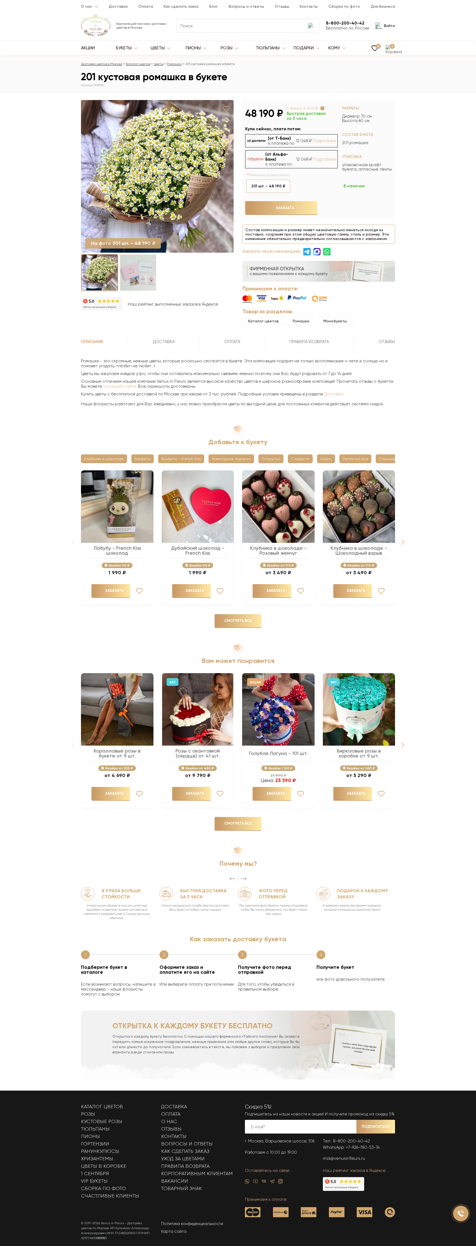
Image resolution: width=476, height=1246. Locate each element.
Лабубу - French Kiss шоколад (117, 550)
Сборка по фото (344, 6)
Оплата (145, 6)
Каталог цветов (138, 64)
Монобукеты (335, 321)
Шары (326, 459)
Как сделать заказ (181, 6)
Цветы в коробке (103, 1166)
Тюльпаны (268, 47)
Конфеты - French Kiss (181, 459)
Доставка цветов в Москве (101, 64)
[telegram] (272, 1182)
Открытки (271, 459)
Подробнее (324, 140)
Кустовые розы (101, 1121)
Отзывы (282, 6)
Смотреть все (238, 621)
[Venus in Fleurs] (95, 34)
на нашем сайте (119, 386)
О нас (86, 6)
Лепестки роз (355, 459)
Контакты (309, 6)
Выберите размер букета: (270, 175)
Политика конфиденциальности (192, 1223)
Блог (213, 6)
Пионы (194, 47)
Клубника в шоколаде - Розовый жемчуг (278, 550)
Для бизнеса (383, 6)
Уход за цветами (183, 1158)
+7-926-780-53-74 (363, 1147)
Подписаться (376, 1126)
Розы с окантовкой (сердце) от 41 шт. (197, 753)
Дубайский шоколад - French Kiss (197, 550)
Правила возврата (185, 1166)
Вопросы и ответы (246, 6)
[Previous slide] (232, 878)
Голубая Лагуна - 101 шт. (278, 753)
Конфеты (142, 459)
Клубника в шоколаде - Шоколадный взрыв (359, 550)
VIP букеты (94, 1181)
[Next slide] (403, 542)
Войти (389, 26)
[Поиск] (311, 26)
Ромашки (174, 64)
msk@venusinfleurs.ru (344, 1158)
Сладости (300, 459)
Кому (334, 47)
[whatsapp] (247, 1182)
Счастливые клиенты (110, 1196)
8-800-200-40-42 (351, 1141)
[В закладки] (226, 109)
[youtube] (255, 1182)
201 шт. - (268, 186)
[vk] (264, 1182)
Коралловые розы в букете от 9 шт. (117, 753)
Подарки (304, 47)
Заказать (285, 208)
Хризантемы (97, 1158)
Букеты (124, 47)
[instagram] (280, 1182)
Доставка (118, 6)
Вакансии (174, 1181)
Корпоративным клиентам (197, 1173)
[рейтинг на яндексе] (101, 304)
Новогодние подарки (231, 459)
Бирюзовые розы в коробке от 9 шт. (359, 753)
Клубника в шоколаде (104, 459)
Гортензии (95, 1144)
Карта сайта (173, 1231)
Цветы (158, 47)
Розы (227, 47)
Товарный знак (181, 1188)
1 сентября (95, 1173)
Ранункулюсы (100, 1151)
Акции (88, 47)
